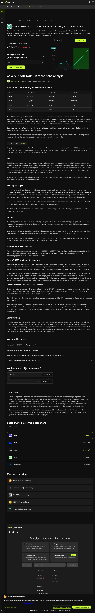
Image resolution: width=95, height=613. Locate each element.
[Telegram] (17, 532)
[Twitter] (9, 532)
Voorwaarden (34, 610)
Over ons (39, 575)
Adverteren (40, 7)
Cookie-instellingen (64, 610)
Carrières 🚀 (40, 578)
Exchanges (55, 581)
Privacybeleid (44, 610)
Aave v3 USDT (17, 21)
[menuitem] (2, 11)
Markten (32, 7)
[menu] (2, 16)
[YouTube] (13, 532)
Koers (9, 21)
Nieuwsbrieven (11, 7)
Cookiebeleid (28, 603)
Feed (2, 7)
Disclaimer (53, 610)
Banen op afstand (42, 593)
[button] (49, 345)
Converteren (55, 578)
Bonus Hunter (22, 7)
